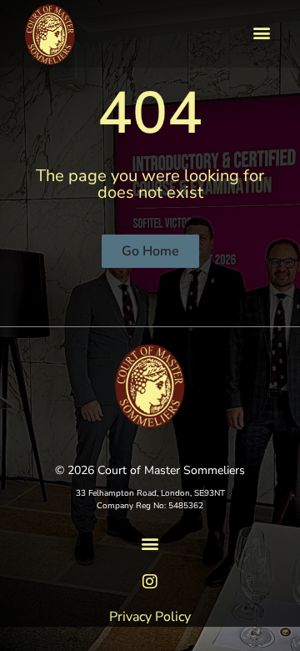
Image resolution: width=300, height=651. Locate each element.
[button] (261, 32)
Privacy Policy (150, 617)
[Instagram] (150, 581)
